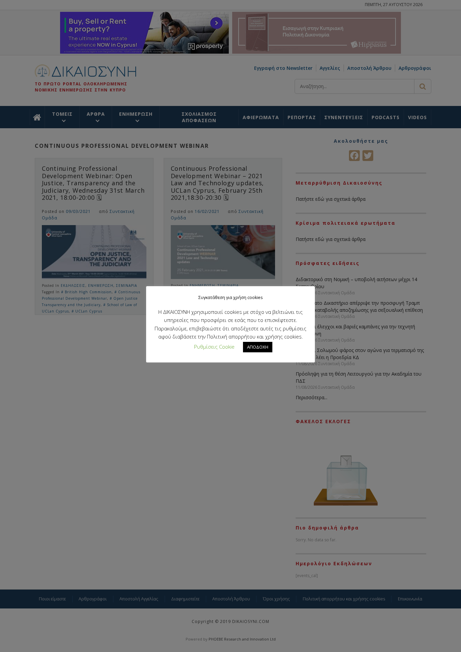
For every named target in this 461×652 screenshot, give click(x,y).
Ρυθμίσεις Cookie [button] (214, 346)
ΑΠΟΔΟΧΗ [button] (257, 347)
